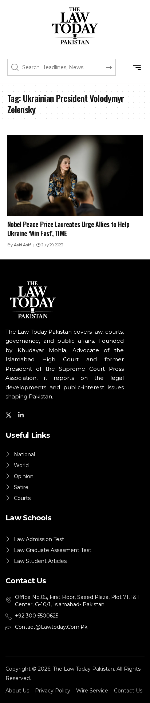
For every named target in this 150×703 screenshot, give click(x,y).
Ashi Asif (22, 244)
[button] (137, 67)
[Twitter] (9, 415)
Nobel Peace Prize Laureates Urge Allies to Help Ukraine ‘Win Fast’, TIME (68, 228)
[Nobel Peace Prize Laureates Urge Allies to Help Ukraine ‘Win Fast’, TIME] (75, 175)
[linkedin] (22, 415)
